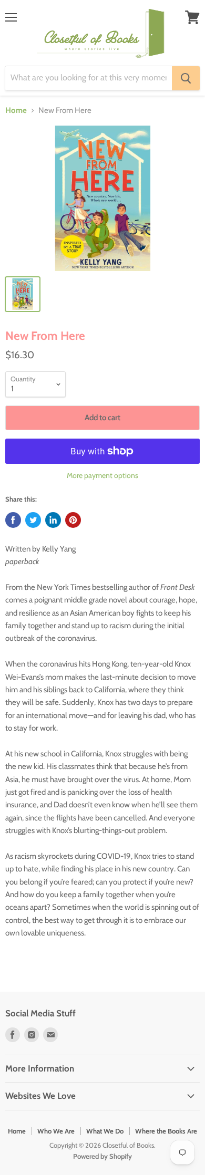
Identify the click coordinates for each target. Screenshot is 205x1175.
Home (16, 110)
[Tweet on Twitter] (33, 520)
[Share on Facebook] (13, 520)
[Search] (186, 78)
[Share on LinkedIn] (53, 520)
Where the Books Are (166, 1131)
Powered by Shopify (102, 1156)
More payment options (102, 475)
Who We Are (56, 1131)
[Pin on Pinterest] (73, 520)
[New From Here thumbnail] (22, 294)
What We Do (105, 1131)
